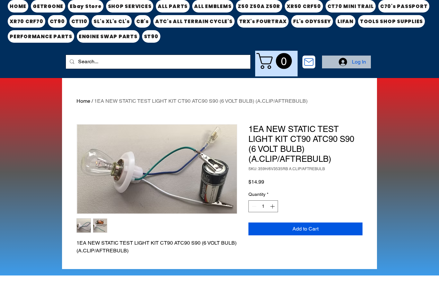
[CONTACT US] (308, 62)
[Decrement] (253, 206)
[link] (276, 61)
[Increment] (273, 206)
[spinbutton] (263, 206)
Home (83, 101)
